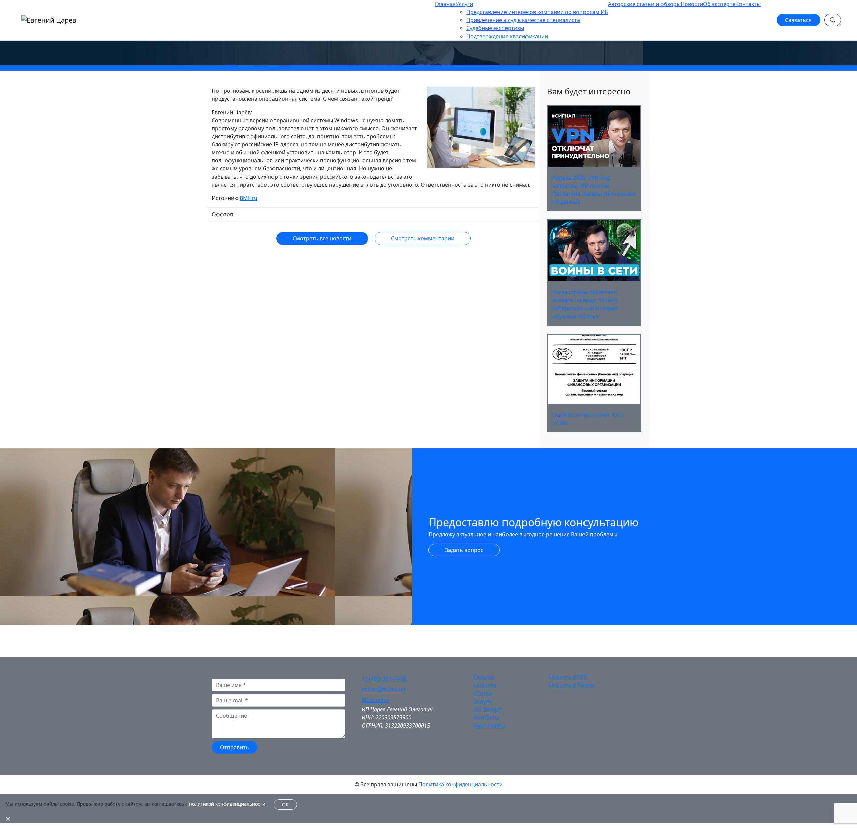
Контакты (748, 4)
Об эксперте (719, 4)
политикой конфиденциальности (227, 804)
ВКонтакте (375, 700)
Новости (692, 4)
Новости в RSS (568, 677)
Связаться (798, 20)
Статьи (483, 693)
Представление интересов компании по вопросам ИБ (537, 12)
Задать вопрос (464, 550)
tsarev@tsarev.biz (384, 689)
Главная (445, 4)
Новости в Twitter (572, 685)
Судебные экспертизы (495, 28)
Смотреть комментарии (422, 238)
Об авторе (487, 709)
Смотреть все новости (322, 238)
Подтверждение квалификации (507, 36)
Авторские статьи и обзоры (644, 4)
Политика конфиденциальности (460, 784)
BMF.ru (248, 198)
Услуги (464, 4)
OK (285, 804)
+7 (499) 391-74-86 (384, 678)
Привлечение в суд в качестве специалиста (523, 20)
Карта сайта (489, 725)
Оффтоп (222, 214)
